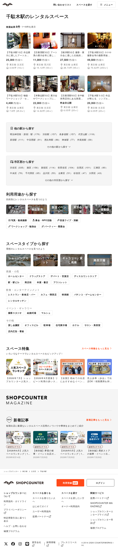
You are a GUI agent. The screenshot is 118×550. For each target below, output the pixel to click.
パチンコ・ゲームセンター (87, 294)
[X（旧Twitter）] (6, 544)
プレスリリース (69, 542)
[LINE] (27, 544)
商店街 (28, 282)
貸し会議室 (14, 325)
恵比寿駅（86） (52, 139)
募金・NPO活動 (43, 220)
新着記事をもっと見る (97, 419)
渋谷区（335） (18, 167)
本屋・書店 (42, 282)
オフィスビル (31, 325)
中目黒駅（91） (35, 139)
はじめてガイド (41, 506)
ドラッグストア (37, 276)
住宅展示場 (61, 325)
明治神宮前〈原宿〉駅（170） (25, 134)
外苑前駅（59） (85, 139)
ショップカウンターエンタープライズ (101, 513)
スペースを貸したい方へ (72, 499)
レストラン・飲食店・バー (21, 294)
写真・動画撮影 (19, 220)
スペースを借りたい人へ (44, 499)
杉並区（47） (81, 173)
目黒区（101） (84, 167)
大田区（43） (96, 173)
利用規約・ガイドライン (15, 503)
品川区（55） (50, 173)
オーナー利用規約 (70, 506)
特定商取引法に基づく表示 (15, 519)
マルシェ (45, 312)
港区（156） (33, 167)
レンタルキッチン (17, 300)
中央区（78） (17, 173)
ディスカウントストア (85, 276)
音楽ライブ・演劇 (69, 220)
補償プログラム (12, 531)
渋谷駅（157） (50, 134)
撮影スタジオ (15, 312)
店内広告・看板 (16, 331)
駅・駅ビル (14, 282)
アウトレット (60, 282)
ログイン (100, 482)
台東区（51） (65, 173)
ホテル (75, 325)
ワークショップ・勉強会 (23, 226)
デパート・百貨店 (60, 276)
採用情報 (50, 542)
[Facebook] (13, 544)
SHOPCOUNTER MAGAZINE (101, 504)
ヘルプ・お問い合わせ (15, 525)
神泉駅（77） (69, 139)
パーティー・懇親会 (54, 226)
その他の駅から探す (57, 146)
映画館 (65, 294)
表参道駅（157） (68, 134)
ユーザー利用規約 (42, 511)
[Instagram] (20, 544)
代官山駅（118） (87, 134)
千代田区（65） (33, 173)
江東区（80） (101, 167)
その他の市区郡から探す (57, 180)
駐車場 (47, 325)
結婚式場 (31, 312)
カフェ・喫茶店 (49, 294)
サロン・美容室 (92, 325)
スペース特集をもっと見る (95, 348)
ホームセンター (16, 276)
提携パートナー (41, 516)
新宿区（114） (49, 167)
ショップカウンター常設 (101, 521)
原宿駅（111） (18, 139)
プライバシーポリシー (15, 509)
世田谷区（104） (67, 167)
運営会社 (36, 542)
